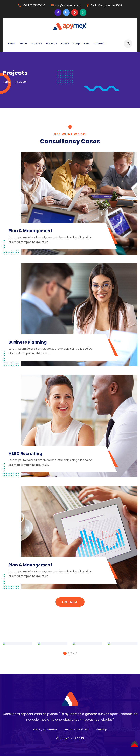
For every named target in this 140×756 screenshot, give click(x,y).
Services (36, 43)
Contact (99, 43)
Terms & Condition (76, 729)
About (23, 43)
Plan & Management (30, 231)
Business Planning (28, 342)
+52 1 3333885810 (33, 5)
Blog (87, 43)
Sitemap (101, 729)
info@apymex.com (67, 5)
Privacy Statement (45, 729)
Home (11, 43)
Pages (65, 43)
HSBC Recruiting (25, 453)
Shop (76, 43)
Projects (51, 43)
